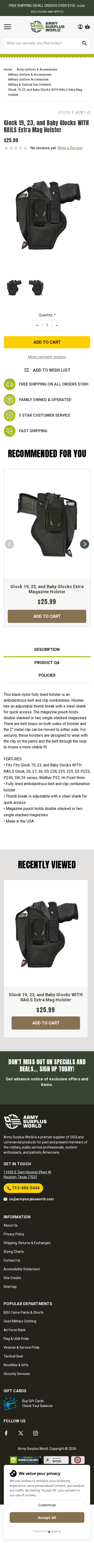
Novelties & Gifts (16, 1365)
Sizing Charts (14, 1252)
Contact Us (12, 1260)
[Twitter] (20, 1433)
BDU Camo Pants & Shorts (23, 1312)
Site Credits (12, 1278)
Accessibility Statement (22, 1269)
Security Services (17, 1374)
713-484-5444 (25, 1187)
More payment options (47, 357)
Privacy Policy (14, 1234)
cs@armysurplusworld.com (31, 1199)
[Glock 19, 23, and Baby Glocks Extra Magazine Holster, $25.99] (47, 523)
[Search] (84, 43)
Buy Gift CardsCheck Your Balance (37, 1403)
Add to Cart (47, 616)
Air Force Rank (15, 1330)
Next (84, 544)
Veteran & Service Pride (22, 1347)
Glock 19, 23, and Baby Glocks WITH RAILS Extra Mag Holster (46, 997)
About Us (11, 1225)
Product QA (47, 662)
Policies (47, 675)
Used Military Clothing (20, 1321)
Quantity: (46, 315)
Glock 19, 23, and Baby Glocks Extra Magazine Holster (47, 589)
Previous (9, 544)
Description (47, 649)
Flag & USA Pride (16, 1339)
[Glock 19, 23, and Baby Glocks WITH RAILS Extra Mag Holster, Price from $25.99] (46, 933)
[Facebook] (6, 1433)
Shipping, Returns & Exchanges (27, 1243)
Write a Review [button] (70, 148)
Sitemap (10, 1287)
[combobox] (47, 43)
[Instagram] (35, 1433)
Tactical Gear (13, 1356)
